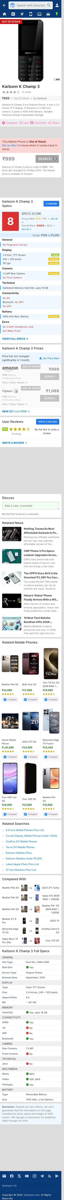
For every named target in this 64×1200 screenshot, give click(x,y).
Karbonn (42, 98)
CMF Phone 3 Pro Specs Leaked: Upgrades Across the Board (40, 553)
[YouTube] (26, 1176)
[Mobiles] (30, 14)
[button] (30, 339)
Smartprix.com (31, 1194)
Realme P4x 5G (49, 799)
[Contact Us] (4, 1176)
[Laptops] (39, 14)
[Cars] (48, 14)
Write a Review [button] (47, 421)
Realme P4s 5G (10, 684)
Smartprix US (9, 1185)
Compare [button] (51, 203)
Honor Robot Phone (9, 742)
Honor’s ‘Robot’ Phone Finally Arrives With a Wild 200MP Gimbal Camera (41, 598)
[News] (13, 14)
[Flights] (22, 14)
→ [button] (16, 411)
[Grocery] (57, 14)
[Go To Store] (16, 369)
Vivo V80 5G (29, 799)
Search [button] (45, 159)
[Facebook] (11, 1176)
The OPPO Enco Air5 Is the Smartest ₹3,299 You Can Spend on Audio (41, 575)
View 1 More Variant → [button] (14, 382)
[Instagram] (34, 1176)
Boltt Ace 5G (29, 684)
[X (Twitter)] (19, 1176)
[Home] (4, 14)
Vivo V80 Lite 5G (9, 799)
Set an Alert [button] (10, 145)
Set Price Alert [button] (51, 358)
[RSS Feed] (49, 1176)
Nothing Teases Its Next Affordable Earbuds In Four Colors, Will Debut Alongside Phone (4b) (41, 531)
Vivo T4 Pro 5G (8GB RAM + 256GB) (51, 684)
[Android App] (57, 1176)
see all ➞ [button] (26, 229)
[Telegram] (42, 1176)
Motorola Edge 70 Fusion (51, 742)
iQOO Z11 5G (29, 741)
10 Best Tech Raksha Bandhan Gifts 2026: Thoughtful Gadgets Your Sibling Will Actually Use (40, 620)
